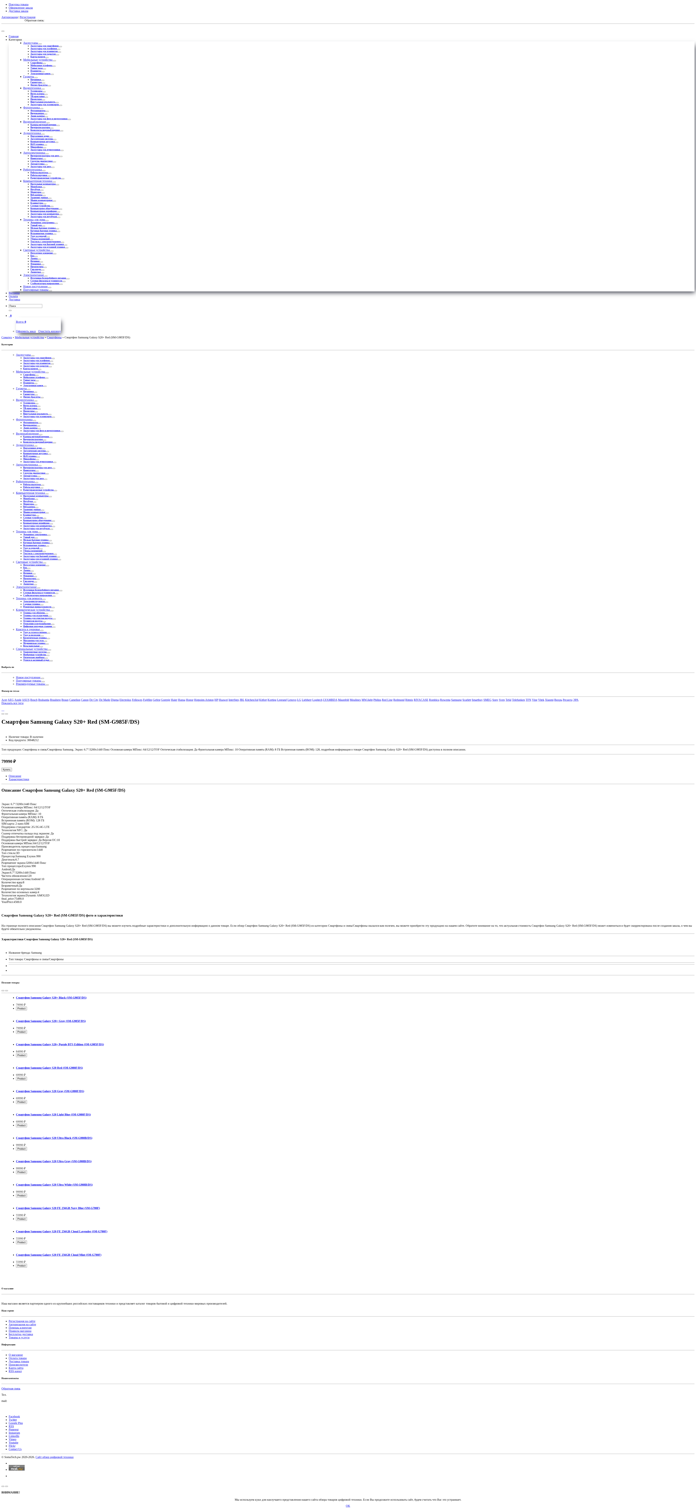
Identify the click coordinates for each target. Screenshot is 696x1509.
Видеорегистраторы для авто (45, 155)
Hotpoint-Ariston (204, 699)
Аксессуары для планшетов (44, 51)
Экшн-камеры (37, 116)
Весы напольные (31, 646)
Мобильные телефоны (41, 65)
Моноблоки (36, 186)
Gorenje (165, 699)
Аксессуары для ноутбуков (43, 216)
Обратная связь (10, 1388)
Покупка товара (18, 4)
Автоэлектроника (34, 152)
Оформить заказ (26, 331)
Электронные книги (40, 73)
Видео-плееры (37, 93)
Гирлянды (36, 269)
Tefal (508, 699)
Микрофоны (36, 147)
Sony (495, 699)
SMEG (487, 699)
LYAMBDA (330, 699)
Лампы (34, 258)
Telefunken (518, 699)
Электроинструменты (34, 601)
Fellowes (137, 699)
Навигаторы (36, 158)
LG (299, 699)
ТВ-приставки (37, 96)
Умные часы (36, 68)
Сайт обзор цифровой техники (55, 1457)
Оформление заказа (21, 7)
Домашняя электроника (42, 222)
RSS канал (15, 1371)
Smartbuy (477, 699)
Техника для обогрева (34, 613)
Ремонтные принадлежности (37, 607)
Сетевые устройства (40, 205)
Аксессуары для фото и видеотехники (49, 118)
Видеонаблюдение (35, 121)
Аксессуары (31, 42)
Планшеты (36, 71)
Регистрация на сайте (22, 1321)
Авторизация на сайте (22, 1324)
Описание (15, 776)
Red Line (387, 699)
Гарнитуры (36, 82)
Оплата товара (18, 1358)
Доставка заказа (18, 11)
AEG (11, 699)
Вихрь (558, 699)
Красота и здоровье (28, 629)
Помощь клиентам (20, 1327)
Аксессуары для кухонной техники (47, 247)
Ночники (35, 261)
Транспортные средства (35, 652)
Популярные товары (36, 289)
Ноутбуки (35, 189)
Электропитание (34, 275)
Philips (377, 699)
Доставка (14, 299)
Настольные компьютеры (43, 184)
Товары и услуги (19, 1337)
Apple (17, 699)
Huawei (223, 699)
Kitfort (263, 699)
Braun (65, 699)
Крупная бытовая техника (43, 230)
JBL (242, 699)
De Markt (104, 699)
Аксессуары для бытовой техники (47, 244)
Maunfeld (343, 699)
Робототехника (33, 169)
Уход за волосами (32, 635)
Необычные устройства (35, 654)
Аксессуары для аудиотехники (45, 149)
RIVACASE (421, 699)
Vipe (534, 699)
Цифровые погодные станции (38, 626)
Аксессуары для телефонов (43, 48)
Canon (85, 699)
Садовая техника (32, 604)
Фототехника (31, 107)
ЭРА (576, 699)
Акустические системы (41, 139)
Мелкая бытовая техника (43, 228)
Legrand (282, 699)
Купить (7, 769)
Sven (502, 699)
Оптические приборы (34, 657)
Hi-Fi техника (37, 144)
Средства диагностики (41, 161)
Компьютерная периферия (43, 211)
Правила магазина (20, 1330)
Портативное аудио (40, 136)
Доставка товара (19, 1361)
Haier (174, 699)
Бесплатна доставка (21, 1334)
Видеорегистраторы (40, 127)
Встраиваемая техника (41, 233)
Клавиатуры (37, 203)
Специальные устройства (32, 648)
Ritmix (409, 699)
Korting (272, 699)
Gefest (156, 699)
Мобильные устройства (38, 59)
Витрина (14, 293)
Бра (32, 255)
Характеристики (19, 779)
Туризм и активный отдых (36, 660)
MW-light (367, 699)
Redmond (399, 699)
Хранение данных (39, 197)
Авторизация (9, 17)
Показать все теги (12, 703)
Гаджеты (29, 76)
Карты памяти (38, 56)
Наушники (36, 79)
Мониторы (36, 192)
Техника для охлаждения (36, 615)
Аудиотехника (32, 133)
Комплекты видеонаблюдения (45, 130)
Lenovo (291, 699)
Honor (189, 699)
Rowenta (445, 699)
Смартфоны (36, 62)
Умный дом (36, 225)
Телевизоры (36, 91)
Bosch (34, 699)
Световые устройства (37, 250)
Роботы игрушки (39, 175)
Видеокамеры (37, 113)
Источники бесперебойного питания (48, 278)
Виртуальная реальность (43, 102)
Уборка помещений (40, 239)
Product (21, 1008)
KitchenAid (251, 699)
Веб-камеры (36, 195)
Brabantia (43, 699)
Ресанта (567, 699)
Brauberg (55, 699)
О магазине (16, 1354)
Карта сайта (16, 1367)
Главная (13, 36)
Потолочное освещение (41, 253)
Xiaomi (549, 699)
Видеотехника (32, 88)
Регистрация (27, 17)
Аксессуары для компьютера (44, 214)
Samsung (456, 699)
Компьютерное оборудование (44, 208)
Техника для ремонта (29, 598)
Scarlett (466, 699)
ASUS (26, 699)
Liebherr (307, 699)
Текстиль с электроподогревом (45, 241)
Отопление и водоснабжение (37, 623)
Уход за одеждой (38, 236)
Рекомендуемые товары (31, 683)
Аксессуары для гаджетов (43, 54)
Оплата (13, 296)
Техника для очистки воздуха (38, 618)
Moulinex (355, 699)
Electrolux (125, 699)
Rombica (434, 699)
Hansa (181, 699)
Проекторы (36, 99)
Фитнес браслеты (39, 85)
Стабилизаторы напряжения (45, 283)
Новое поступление (35, 286)
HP (216, 699)
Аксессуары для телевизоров (44, 104)
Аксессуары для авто (41, 166)
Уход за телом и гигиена (35, 632)
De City (93, 699)
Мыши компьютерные (41, 200)
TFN (528, 699)
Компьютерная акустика (42, 141)
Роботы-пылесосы (39, 172)
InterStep (234, 699)
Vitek (541, 699)
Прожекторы (37, 266)
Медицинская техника (34, 643)
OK (348, 1505)
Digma (115, 699)
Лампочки (35, 272)
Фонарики (35, 264)
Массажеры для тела (33, 640)
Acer (4, 699)
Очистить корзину (49, 331)
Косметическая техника (35, 638)
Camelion (74, 699)
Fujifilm (147, 699)
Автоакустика (37, 164)
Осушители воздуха (33, 621)
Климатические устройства (33, 609)
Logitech (317, 699)
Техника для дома (34, 219)
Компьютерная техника (38, 181)
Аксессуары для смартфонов (44, 46)
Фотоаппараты (38, 110)
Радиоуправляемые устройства (45, 178)
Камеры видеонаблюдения (43, 124)
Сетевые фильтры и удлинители (46, 280)
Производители (18, 1364)
